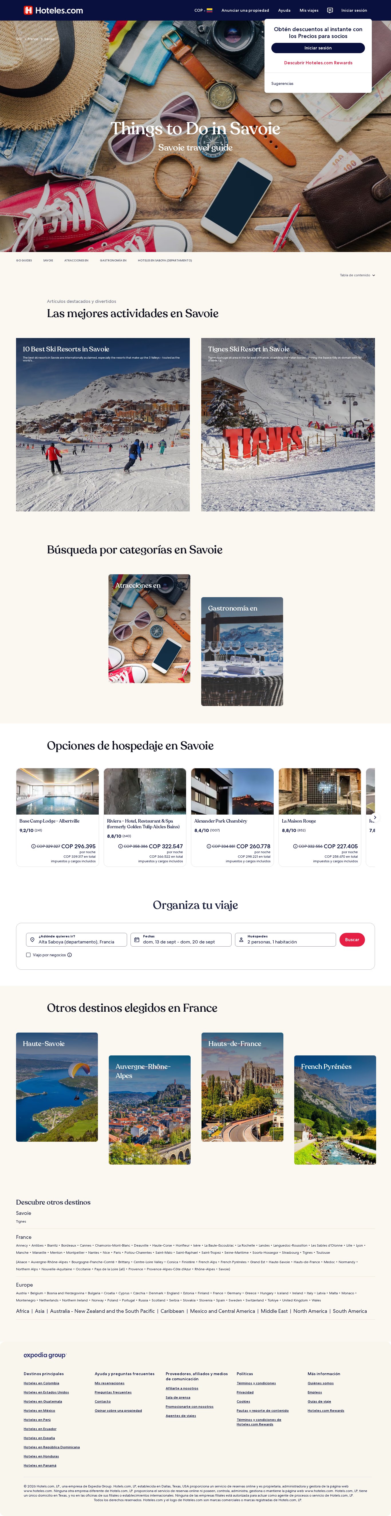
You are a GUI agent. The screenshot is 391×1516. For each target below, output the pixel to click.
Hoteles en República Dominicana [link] (52, 1447)
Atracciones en (76, 260)
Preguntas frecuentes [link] (113, 1392)
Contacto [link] (103, 1401)
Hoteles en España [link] (39, 1438)
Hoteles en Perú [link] (37, 1419)
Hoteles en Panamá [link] (40, 1465)
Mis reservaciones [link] (110, 1383)
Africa (22, 1311)
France (33, 39)
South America (350, 1311)
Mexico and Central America (222, 1311)
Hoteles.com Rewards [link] (326, 1410)
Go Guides (24, 260)
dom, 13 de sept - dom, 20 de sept (179, 942)
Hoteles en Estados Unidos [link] (46, 1392)
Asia (39, 1311)
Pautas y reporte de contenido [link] (263, 1410)
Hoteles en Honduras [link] (41, 1456)
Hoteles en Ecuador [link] (40, 1429)
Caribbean (172, 1311)
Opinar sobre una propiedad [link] (118, 1410)
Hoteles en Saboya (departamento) (165, 260)
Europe (24, 1284)
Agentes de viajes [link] (181, 1415)
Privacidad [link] (245, 1392)
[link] (318, 83)
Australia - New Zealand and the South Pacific (102, 1311)
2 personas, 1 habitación (272, 942)
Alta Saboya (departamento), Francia (76, 942)
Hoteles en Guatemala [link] (43, 1401)
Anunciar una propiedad (245, 10)
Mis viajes (309, 10)
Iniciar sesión (354, 10)
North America (310, 1311)
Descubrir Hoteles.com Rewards (318, 62)
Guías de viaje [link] (319, 1401)
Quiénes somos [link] (321, 1383)
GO (18, 39)
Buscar (352, 939)
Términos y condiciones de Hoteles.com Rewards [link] (259, 1421)
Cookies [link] (243, 1401)
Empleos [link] (315, 1392)
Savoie (49, 39)
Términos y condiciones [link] (256, 1383)
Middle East (274, 1311)
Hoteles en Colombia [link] (41, 1383)
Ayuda (284, 10)
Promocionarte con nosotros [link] (190, 1406)
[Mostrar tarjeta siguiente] (375, 817)
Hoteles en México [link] (39, 1410)
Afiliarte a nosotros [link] (182, 1388)
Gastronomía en (113, 260)
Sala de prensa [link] (178, 1397)
